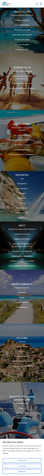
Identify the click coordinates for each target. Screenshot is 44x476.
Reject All (22, 472)
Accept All (22, 460)
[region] (22, 457)
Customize (22, 466)
